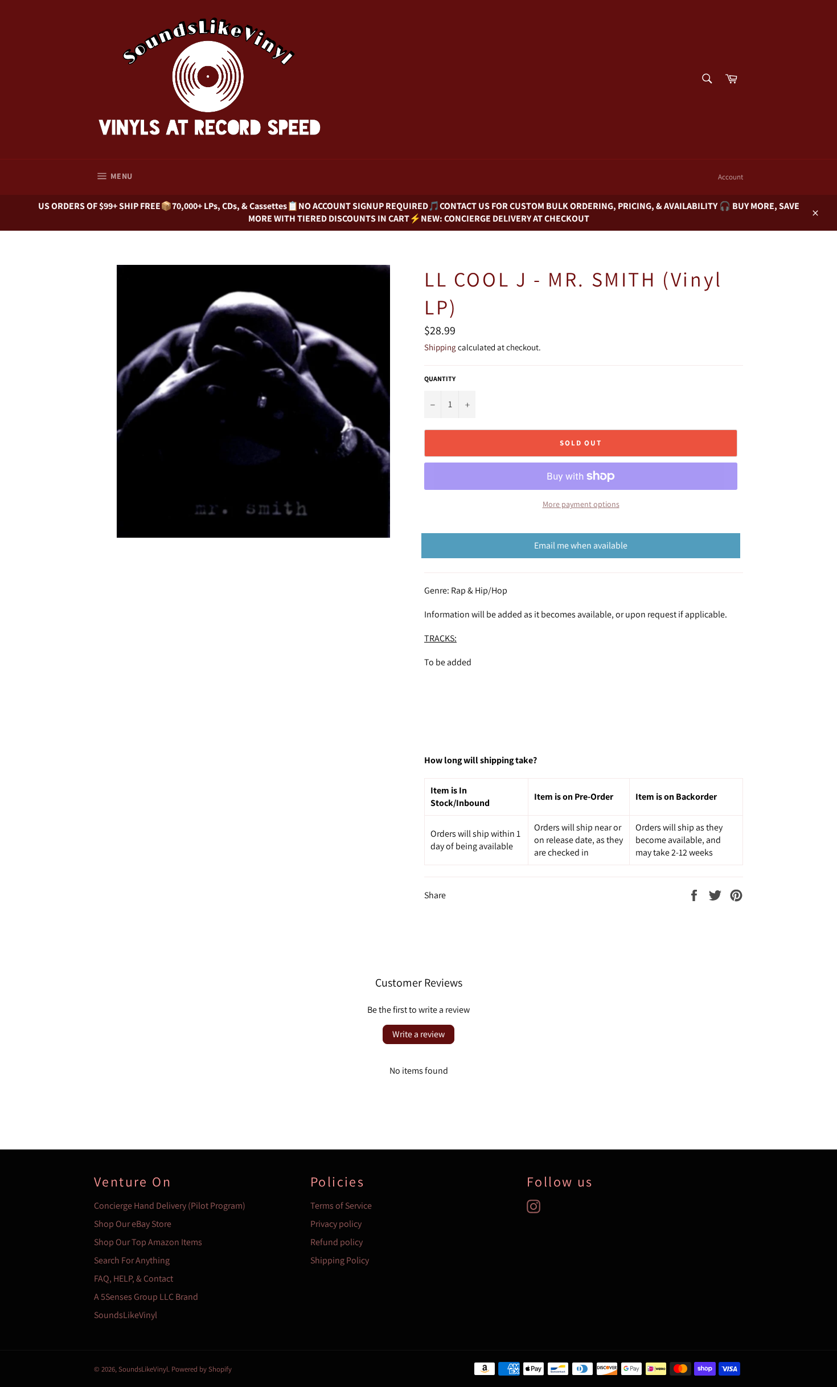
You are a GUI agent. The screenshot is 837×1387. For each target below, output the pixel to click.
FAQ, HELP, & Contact (133, 1278)
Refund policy (336, 1242)
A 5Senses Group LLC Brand (146, 1297)
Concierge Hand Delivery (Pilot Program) (169, 1206)
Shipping (440, 347)
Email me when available (580, 545)
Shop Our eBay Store (132, 1224)
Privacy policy (336, 1224)
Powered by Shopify (201, 1369)
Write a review (418, 1034)
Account (730, 177)
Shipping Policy (339, 1260)
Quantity (440, 378)
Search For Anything (132, 1260)
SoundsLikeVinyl (125, 1315)
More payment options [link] (581, 504)
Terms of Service (341, 1206)
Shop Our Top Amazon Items (148, 1242)
